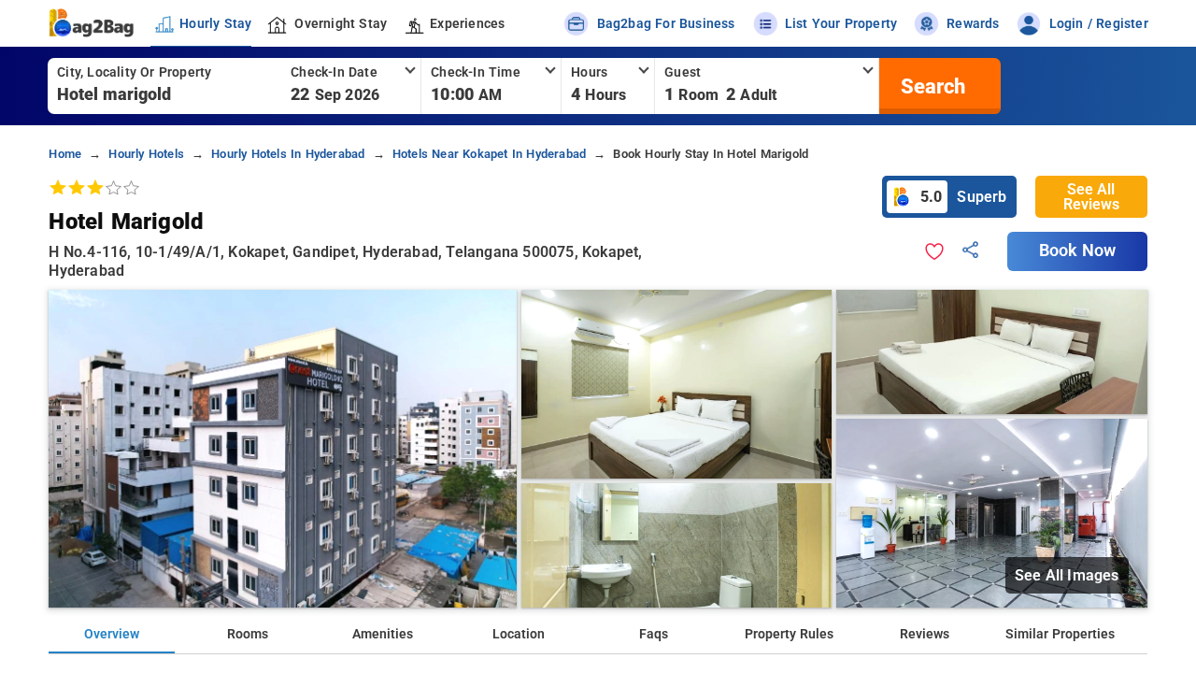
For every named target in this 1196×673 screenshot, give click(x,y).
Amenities (382, 634)
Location (518, 634)
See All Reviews (1091, 196)
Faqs (653, 634)
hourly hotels (146, 154)
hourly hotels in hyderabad (287, 154)
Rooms (247, 634)
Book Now (1077, 250)
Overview (111, 634)
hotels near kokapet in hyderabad (489, 154)
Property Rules (789, 634)
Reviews (924, 634)
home (65, 154)
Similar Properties (1060, 634)
